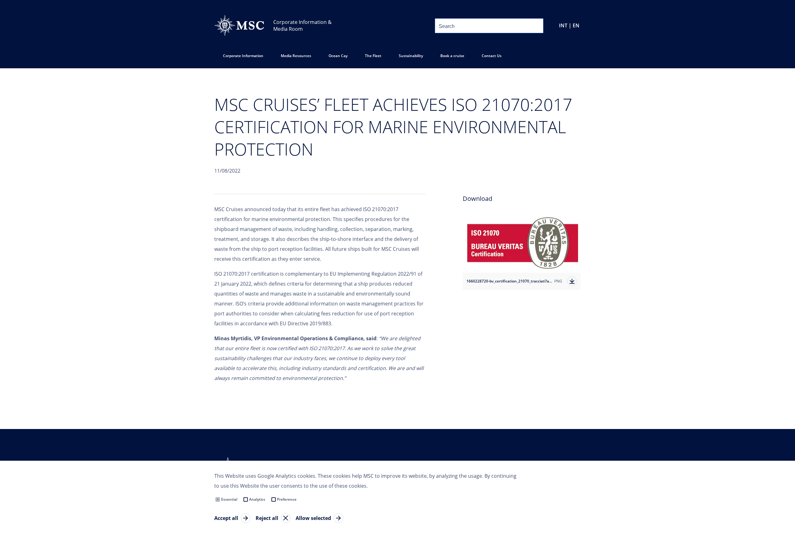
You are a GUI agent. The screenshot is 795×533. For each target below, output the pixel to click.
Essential (229, 499)
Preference (287, 499)
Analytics (257, 499)
